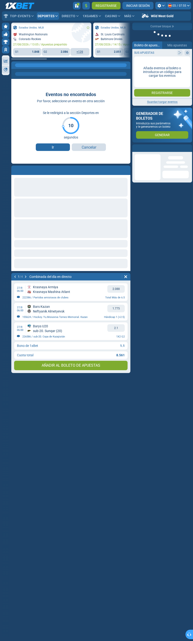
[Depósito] (86, 5)
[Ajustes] (160, 5)
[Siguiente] (26, 277)
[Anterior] (15, 277)
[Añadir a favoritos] (88, 27)
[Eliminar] (126, 277)
